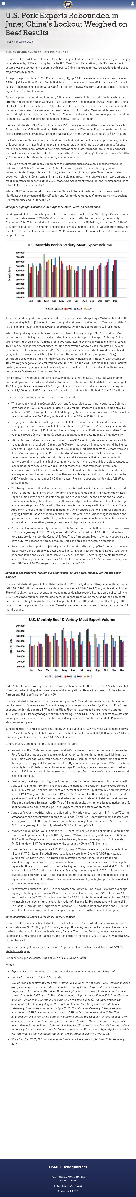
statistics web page (18, 951)
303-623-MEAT (65, 1185)
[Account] (132, 3)
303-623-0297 (69, 1190)
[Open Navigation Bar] (3, 3)
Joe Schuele (50, 958)
